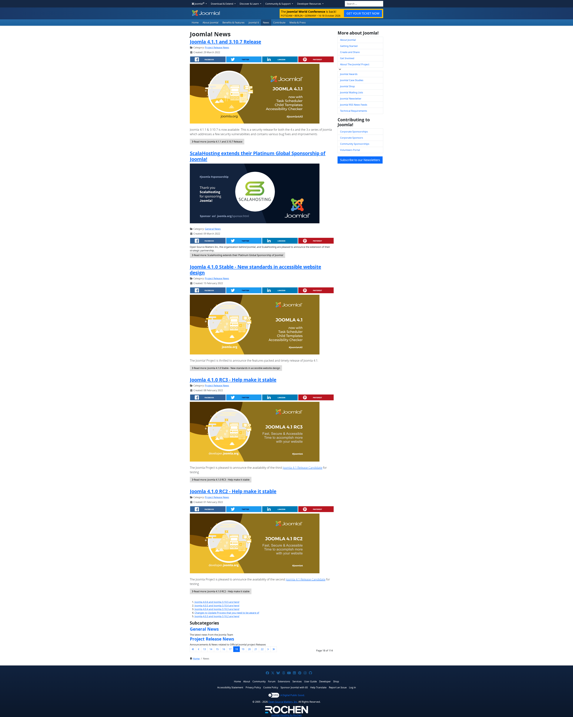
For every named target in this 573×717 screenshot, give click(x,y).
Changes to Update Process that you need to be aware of (227, 612)
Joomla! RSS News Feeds (353, 104)
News (266, 22)
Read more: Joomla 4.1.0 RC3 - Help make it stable (221, 479)
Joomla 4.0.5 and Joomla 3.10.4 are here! (217, 605)
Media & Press (297, 22)
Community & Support (278, 3)
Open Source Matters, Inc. (283, 701)
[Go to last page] (274, 649)
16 (223, 649)
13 (204, 649)
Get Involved (347, 58)
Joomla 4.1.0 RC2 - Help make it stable (233, 491)
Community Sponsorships (354, 143)
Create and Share (350, 52)
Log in (352, 687)
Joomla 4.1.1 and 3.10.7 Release (225, 41)
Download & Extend (222, 3)
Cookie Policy (270, 687)
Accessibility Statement (230, 687)
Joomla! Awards (349, 74)
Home (195, 22)
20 (249, 649)
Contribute (279, 22)
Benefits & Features (233, 22)
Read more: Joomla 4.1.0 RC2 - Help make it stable (221, 591)
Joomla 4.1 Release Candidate (302, 468)
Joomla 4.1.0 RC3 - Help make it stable (233, 379)
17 (230, 649)
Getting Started (349, 46)
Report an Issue (338, 687)
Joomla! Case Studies (351, 80)
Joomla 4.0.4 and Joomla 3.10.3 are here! (217, 609)
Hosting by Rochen (286, 715)
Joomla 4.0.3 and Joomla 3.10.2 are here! (217, 616)
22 (262, 649)
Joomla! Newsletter (350, 98)
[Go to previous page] (198, 649)
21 (255, 649)
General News (213, 228)
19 (243, 649)
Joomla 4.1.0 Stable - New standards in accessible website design (255, 269)
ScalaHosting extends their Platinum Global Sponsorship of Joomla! (257, 156)
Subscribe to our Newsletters (360, 160)
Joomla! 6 (254, 22)
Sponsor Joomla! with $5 (294, 687)
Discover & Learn (249, 3)
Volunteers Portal (350, 150)
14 (211, 649)
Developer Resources (309, 3)
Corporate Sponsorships (354, 131)
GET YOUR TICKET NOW (362, 13)
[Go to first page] (193, 649)
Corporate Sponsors (351, 137)
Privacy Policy (253, 687)
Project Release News (217, 47)
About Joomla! (210, 22)
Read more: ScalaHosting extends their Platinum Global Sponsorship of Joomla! (238, 255)
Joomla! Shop (347, 86)
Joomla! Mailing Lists (351, 92)
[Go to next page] (268, 649)
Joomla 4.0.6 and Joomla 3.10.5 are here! (217, 602)
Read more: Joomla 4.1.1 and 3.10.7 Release (217, 141)
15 (217, 649)
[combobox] (364, 4)
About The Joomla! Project (354, 64)
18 (236, 649)
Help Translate (318, 687)
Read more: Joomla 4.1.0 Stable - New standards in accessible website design (236, 368)
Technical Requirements (353, 110)
